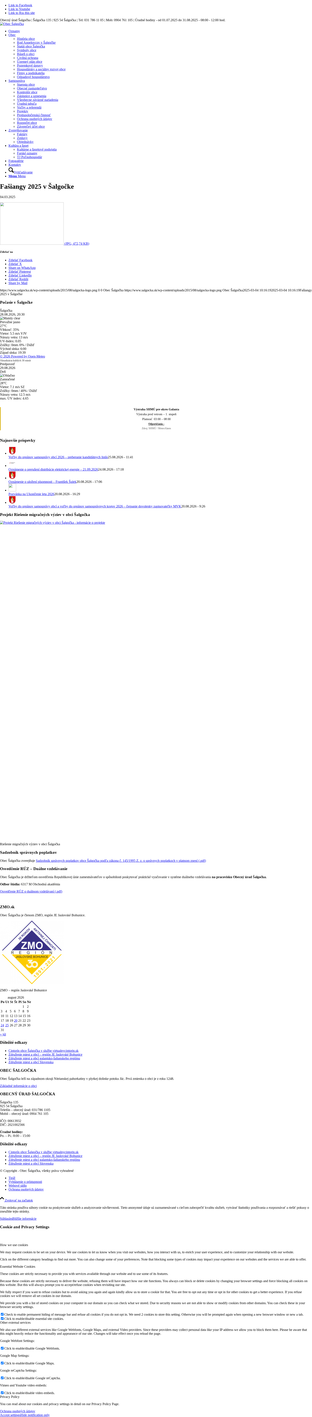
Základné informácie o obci (18, 1086)
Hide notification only (35, 1415)
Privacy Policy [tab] (10, 1397)
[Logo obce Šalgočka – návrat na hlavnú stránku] (12, 24)
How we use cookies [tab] (14, 1245)
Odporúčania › (156, 423)
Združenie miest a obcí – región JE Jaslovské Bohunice (45, 1054)
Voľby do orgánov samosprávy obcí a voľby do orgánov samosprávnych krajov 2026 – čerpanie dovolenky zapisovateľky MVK (94, 506)
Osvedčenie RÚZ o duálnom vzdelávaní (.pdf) (31, 891)
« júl (3, 1034)
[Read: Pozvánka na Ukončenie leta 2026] (12, 490)
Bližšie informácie (24, 1218)
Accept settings (10, 1415)
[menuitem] (160, 31)
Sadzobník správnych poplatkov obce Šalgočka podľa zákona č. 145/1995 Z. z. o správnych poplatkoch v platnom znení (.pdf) (121, 860)
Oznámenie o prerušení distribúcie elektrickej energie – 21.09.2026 (53, 469)
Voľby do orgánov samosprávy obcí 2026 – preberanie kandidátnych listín (58, 457)
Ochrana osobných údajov (17, 1411)
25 (7, 1025)
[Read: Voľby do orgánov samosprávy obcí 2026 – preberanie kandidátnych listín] (12, 453)
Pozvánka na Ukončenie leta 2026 (31, 494)
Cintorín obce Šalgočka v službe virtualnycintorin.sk (43, 1050)
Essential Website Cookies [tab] (17, 1266)
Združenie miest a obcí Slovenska (30, 1062)
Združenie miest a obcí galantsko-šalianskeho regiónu (44, 1058)
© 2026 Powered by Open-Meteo (22, 356)
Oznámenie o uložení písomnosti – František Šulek (42, 482)
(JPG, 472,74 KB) (76, 243)
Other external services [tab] (15, 1322)
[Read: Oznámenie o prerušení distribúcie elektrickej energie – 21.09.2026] (12, 465)
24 (2, 1025)
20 (15, 1020)
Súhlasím (6, 1218)
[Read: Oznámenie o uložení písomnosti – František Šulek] (12, 478)
